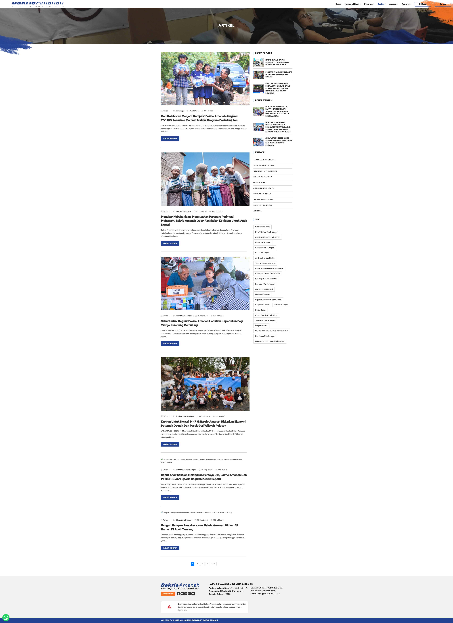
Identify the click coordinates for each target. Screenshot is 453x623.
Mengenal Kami (352, 4)
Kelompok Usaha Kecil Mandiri (267, 274)
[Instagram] (185, 593)
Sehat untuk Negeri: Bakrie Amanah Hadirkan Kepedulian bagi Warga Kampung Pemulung (278, 141)
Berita (381, 4)
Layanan (393, 4)
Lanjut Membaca (170, 139)
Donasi (443, 4)
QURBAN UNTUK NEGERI (263, 188)
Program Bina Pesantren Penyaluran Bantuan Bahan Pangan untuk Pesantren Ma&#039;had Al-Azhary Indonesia (277, 88)
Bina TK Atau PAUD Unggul (266, 232)
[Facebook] (178, 593)
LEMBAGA (257, 211)
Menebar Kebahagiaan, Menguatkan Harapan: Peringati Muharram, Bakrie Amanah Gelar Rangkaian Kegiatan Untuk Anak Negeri (204, 220)
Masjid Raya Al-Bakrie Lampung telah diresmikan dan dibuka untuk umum (277, 62)
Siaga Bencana (261, 326)
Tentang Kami (168, 593)
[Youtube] (193, 593)
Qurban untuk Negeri (264, 289)
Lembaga (180, 111)
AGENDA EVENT (260, 182)
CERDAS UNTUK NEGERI (263, 199)
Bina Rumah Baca (262, 227)
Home (338, 4)
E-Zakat (423, 4)
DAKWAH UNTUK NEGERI (264, 165)
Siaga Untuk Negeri (184, 520)
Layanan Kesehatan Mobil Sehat (268, 300)
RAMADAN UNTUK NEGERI (264, 160)
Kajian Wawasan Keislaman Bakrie (269, 268)
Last (213, 563)
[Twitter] (182, 593)
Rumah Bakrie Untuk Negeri (266, 315)
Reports (406, 4)
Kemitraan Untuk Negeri (186, 470)
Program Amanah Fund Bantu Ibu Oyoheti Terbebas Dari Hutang (278, 75)
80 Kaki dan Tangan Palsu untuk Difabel (271, 331)
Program (368, 4)
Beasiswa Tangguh (262, 242)
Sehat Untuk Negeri (184, 316)
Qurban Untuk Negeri (185, 416)
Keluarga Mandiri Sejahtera (266, 279)
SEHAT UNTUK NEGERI (262, 177)
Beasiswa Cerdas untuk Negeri (267, 237)
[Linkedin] (189, 593)
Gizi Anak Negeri (281, 305)
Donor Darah (260, 310)
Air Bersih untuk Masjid (264, 258)
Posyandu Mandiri (262, 305)
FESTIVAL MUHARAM (262, 194)
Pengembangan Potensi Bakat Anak (270, 341)
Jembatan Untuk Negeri (265, 320)
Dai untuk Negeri (262, 253)
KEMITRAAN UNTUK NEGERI (265, 171)
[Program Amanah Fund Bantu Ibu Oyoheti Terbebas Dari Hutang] (259, 75)
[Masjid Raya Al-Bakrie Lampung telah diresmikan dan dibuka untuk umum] (259, 62)
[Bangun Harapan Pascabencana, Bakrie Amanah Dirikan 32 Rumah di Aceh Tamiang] (196, 513)
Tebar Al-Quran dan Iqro (265, 263)
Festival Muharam (183, 211)
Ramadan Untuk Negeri (264, 248)
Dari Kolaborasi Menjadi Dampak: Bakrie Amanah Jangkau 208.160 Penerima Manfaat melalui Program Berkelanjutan (277, 111)
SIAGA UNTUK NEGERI (262, 205)
